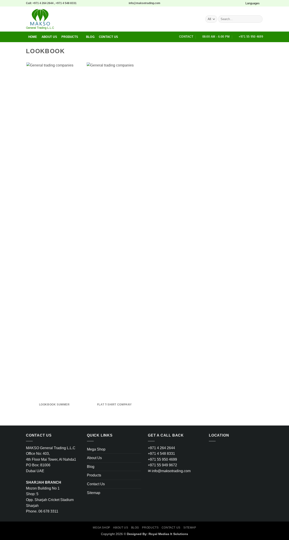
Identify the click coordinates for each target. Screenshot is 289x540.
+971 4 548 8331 (161, 453)
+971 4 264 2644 (161, 448)
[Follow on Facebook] (227, 3)
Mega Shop (96, 449)
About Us (49, 37)
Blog (90, 37)
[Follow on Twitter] (235, 3)
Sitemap (93, 493)
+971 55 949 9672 (162, 465)
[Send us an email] (240, 3)
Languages (252, 3)
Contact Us (108, 37)
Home (32, 37)
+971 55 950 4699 (162, 459)
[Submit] (258, 19)
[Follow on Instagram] (231, 3)
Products (69, 37)
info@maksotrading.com (169, 471)
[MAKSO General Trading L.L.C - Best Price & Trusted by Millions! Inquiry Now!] (90, 19)
